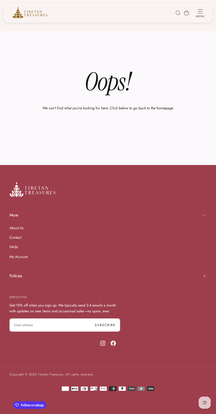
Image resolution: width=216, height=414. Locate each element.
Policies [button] (15, 276)
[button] (200, 13)
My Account (18, 256)
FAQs (13, 247)
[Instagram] (103, 343)
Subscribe (105, 325)
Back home (108, 125)
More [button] (13, 215)
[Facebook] (113, 343)
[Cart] (186, 13)
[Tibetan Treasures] (32, 189)
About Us (16, 227)
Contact (15, 237)
